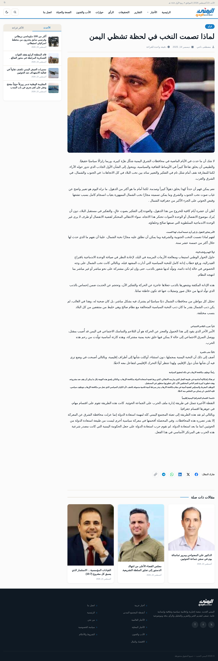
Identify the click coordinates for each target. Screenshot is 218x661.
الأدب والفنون (83, 12)
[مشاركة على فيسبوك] (196, 474)
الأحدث (46, 27)
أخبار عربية (140, 605)
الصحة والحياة (63, 12)
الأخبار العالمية (138, 620)
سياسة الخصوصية (86, 627)
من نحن (91, 620)
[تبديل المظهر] (6, 12)
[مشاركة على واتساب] (171, 474)
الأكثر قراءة (18, 27)
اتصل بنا (47, 12)
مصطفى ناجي (204, 47)
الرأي (111, 12)
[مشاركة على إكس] (188, 474)
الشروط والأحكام (87, 634)
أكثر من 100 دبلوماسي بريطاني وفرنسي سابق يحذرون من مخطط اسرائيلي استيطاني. (29, 39)
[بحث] (15, 12)
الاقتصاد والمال (138, 641)
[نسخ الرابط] (155, 474)
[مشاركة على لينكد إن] (180, 474)
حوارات (99, 12)
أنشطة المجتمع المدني (134, 612)
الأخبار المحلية (138, 627)
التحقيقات (124, 12)
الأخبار (153, 12)
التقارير (138, 12)
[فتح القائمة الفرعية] (148, 12)
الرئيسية (166, 12)
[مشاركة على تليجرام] (163, 474)
